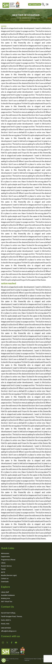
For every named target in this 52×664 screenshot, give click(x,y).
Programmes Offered (8, 560)
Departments (5, 556)
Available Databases (8, 595)
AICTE (3, 572)
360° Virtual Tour (34, 4)
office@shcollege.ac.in (8, 631)
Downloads (5, 582)
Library (3, 563)
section (3, 26)
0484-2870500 (6, 628)
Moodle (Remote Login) (9, 575)
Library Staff (5, 592)
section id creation (28, 18)
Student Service (6, 566)
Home (19, 18)
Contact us (4, 578)
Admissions (5, 553)
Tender (3, 569)
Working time (5, 598)
